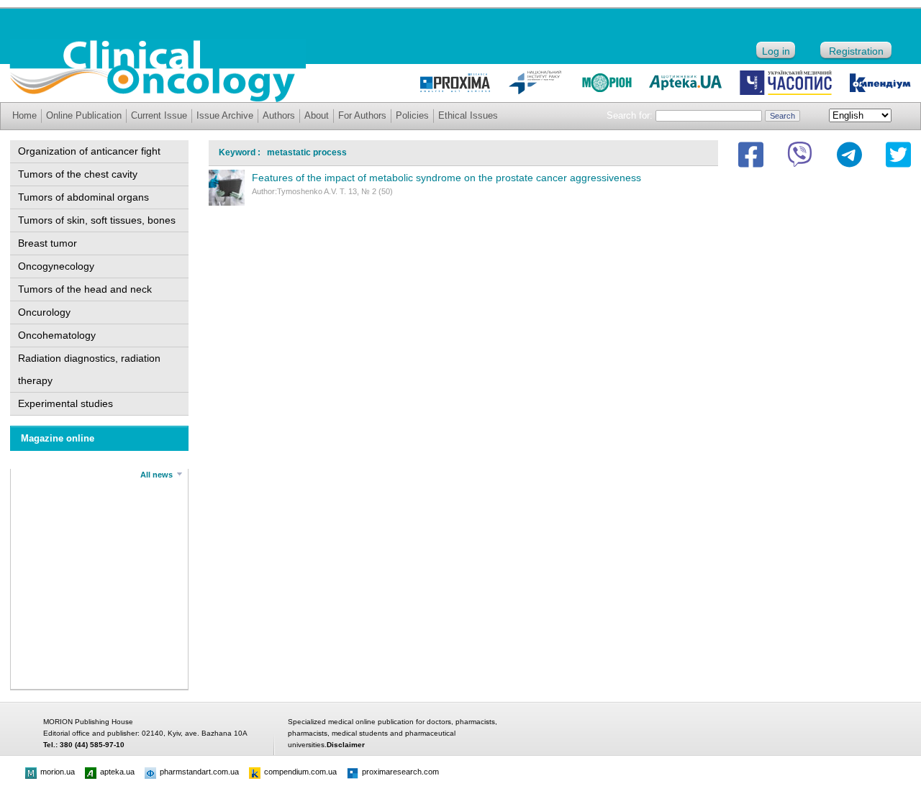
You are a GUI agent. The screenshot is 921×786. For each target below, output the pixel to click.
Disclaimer (346, 745)
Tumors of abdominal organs (83, 197)
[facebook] (750, 154)
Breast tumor (47, 243)
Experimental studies (65, 403)
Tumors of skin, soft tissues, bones (97, 220)
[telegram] (849, 154)
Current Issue (159, 115)
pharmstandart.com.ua (199, 771)
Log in (776, 51)
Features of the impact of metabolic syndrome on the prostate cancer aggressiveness (446, 177)
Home (24, 115)
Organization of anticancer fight (89, 151)
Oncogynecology (56, 266)
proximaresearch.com (400, 771)
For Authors (362, 115)
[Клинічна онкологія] (157, 98)
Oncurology (44, 312)
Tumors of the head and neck (85, 289)
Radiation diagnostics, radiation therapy (89, 369)
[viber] (799, 154)
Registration (856, 51)
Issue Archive (224, 115)
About (316, 115)
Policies (412, 115)
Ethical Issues (468, 115)
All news (156, 474)
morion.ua (57, 771)
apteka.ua (117, 771)
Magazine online (57, 438)
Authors (279, 115)
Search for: (630, 115)
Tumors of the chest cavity (77, 174)
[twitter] (898, 154)
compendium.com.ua (300, 771)
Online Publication (84, 115)
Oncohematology (57, 335)
